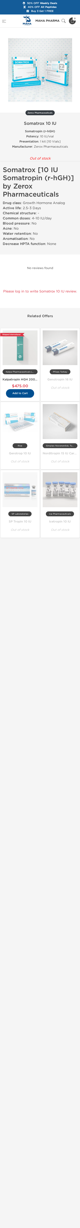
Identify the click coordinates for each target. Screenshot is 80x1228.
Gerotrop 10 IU (20, 453)
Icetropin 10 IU (60, 521)
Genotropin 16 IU (60, 379)
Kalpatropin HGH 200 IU (21, 379)
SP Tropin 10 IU (20, 521)
